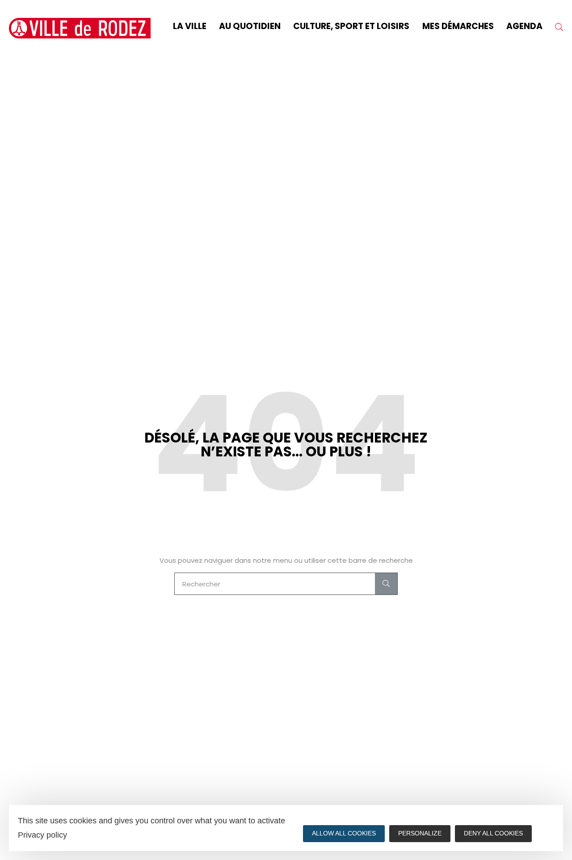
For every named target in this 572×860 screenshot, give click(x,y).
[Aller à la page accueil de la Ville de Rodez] (80, 28)
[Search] (386, 583)
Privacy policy (42, 834)
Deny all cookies (493, 833)
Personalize (420, 833)
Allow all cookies (344, 833)
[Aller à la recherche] (559, 28)
